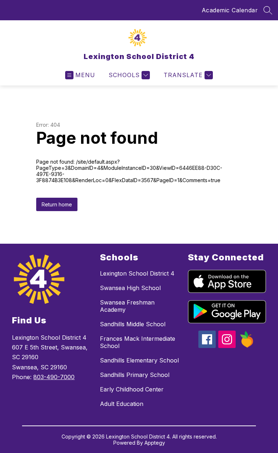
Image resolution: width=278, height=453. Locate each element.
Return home (57, 204)
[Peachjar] (247, 345)
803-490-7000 (54, 377)
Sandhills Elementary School (139, 360)
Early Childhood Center (132, 389)
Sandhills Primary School (134, 374)
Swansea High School (130, 287)
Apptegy (154, 443)
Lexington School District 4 (137, 273)
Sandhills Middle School (132, 324)
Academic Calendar (230, 10)
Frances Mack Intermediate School (137, 342)
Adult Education (121, 403)
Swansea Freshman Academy (127, 306)
